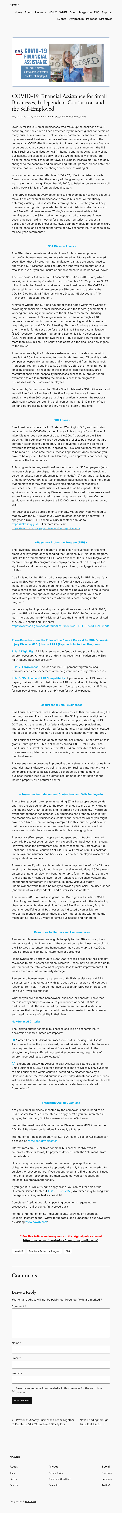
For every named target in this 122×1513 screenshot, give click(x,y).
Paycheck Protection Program (44, 1251)
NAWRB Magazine (69, 116)
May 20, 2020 (19, 116)
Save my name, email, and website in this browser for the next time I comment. (59, 1390)
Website (17, 1373)
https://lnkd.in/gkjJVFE (26, 524)
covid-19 (18, 1251)
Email (16, 1358)
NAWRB (14, 5)
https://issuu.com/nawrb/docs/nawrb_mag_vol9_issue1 (60, 1240)
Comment (19, 1306)
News (83, 116)
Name (17, 1343)
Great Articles (52, 116)
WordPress (30, 1501)
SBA (68, 1251)
